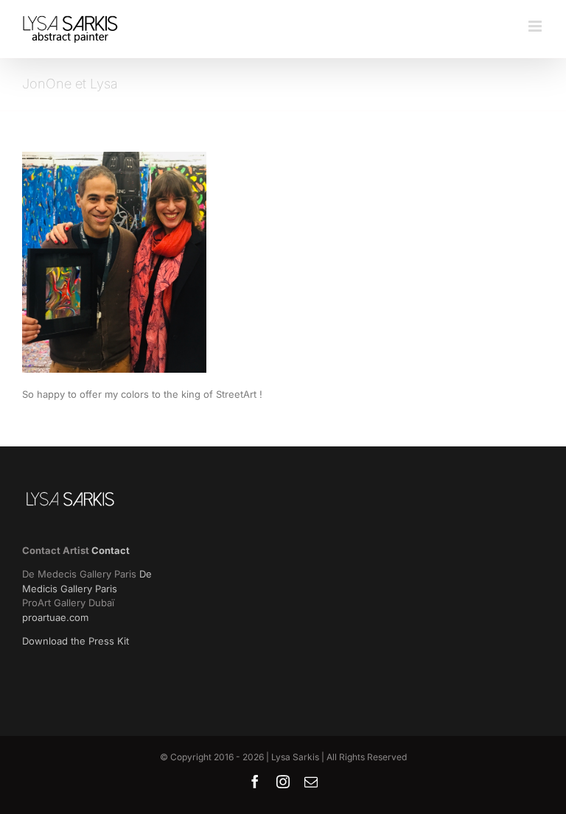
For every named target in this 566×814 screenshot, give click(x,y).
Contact (110, 550)
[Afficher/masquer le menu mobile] (536, 26)
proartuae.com (55, 617)
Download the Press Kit (75, 641)
